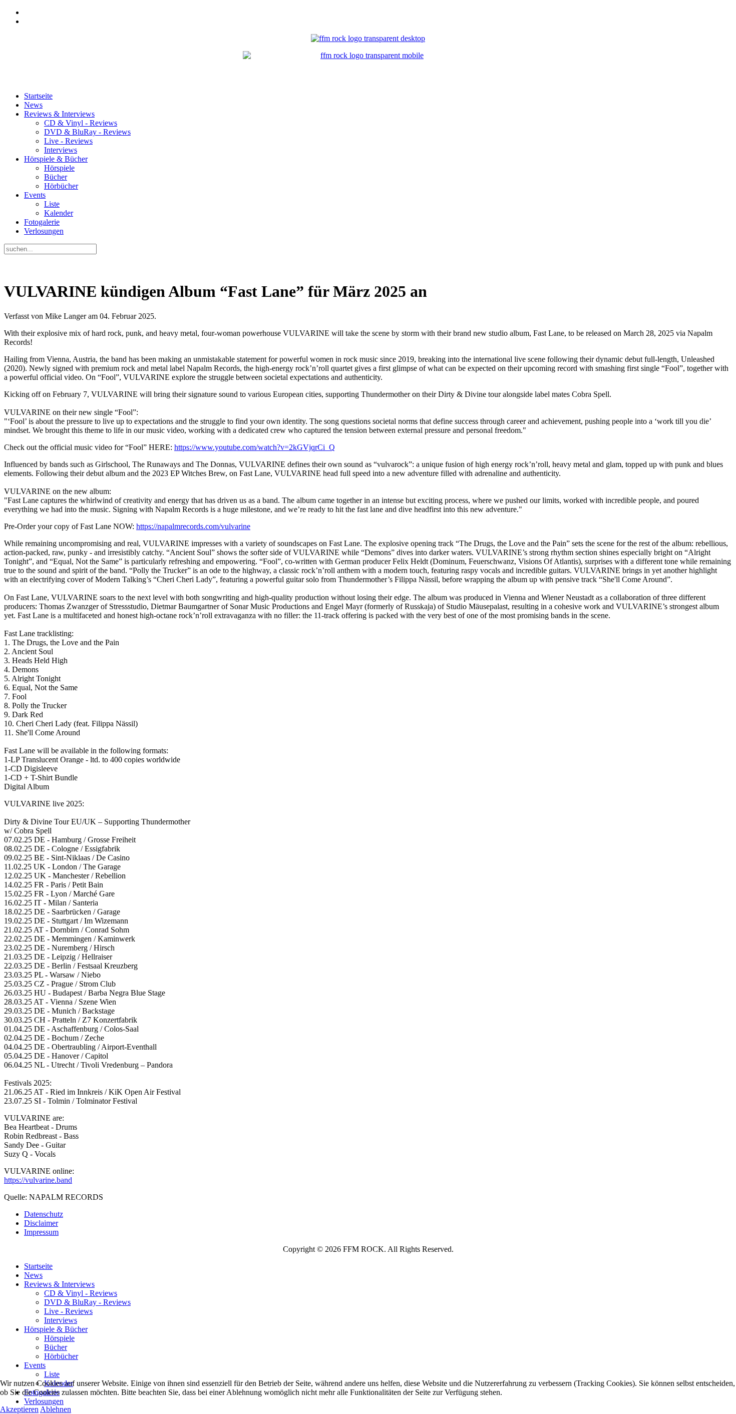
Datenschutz (43, 1214)
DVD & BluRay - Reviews (87, 132)
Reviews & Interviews (59, 114)
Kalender (58, 213)
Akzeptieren (19, 1409)
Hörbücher (61, 186)
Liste (52, 204)
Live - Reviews (68, 141)
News (33, 105)
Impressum (41, 1232)
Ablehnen (55, 1409)
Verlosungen (44, 231)
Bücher (55, 177)
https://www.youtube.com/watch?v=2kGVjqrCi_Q (254, 447)
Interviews (60, 150)
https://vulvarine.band (38, 1180)
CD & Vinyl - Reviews (80, 123)
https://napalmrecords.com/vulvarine (193, 526)
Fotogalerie (42, 222)
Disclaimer (41, 1223)
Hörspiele (59, 168)
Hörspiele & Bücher (56, 159)
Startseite (38, 96)
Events (35, 195)
